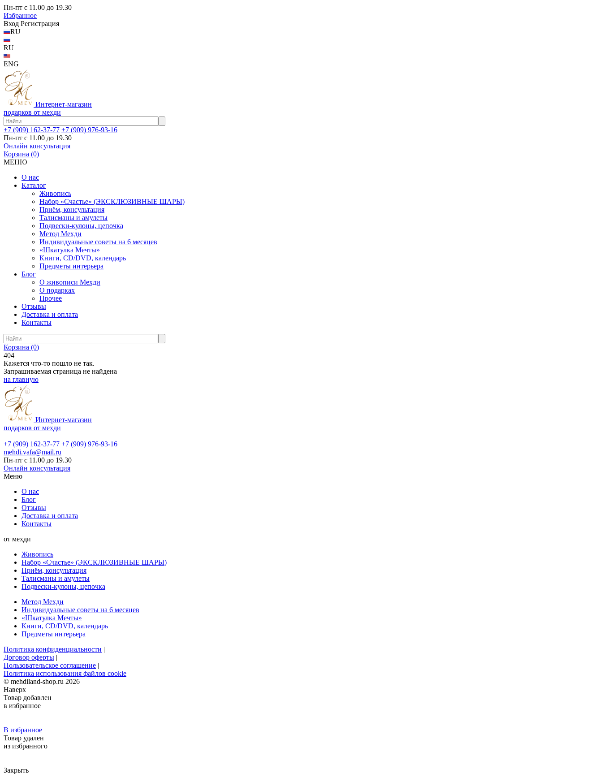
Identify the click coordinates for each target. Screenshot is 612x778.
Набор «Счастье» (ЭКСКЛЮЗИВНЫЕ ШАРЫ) (112, 201)
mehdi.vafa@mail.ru (32, 452)
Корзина (21, 154)
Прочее (50, 298)
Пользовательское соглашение (50, 665)
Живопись (55, 193)
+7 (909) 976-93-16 (89, 130)
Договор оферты (29, 657)
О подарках (57, 290)
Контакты (37, 322)
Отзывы (34, 306)
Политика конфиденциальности (53, 649)
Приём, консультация (71, 209)
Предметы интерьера (71, 266)
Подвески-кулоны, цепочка (81, 225)
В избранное (23, 730)
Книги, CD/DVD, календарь (82, 258)
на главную (21, 379)
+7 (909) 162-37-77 (32, 130)
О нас (30, 177)
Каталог (34, 185)
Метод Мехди (60, 234)
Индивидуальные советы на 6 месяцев (98, 242)
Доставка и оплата (50, 314)
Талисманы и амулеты (73, 217)
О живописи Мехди (69, 282)
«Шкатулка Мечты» (69, 250)
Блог (29, 274)
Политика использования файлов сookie (65, 673)
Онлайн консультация (37, 146)
